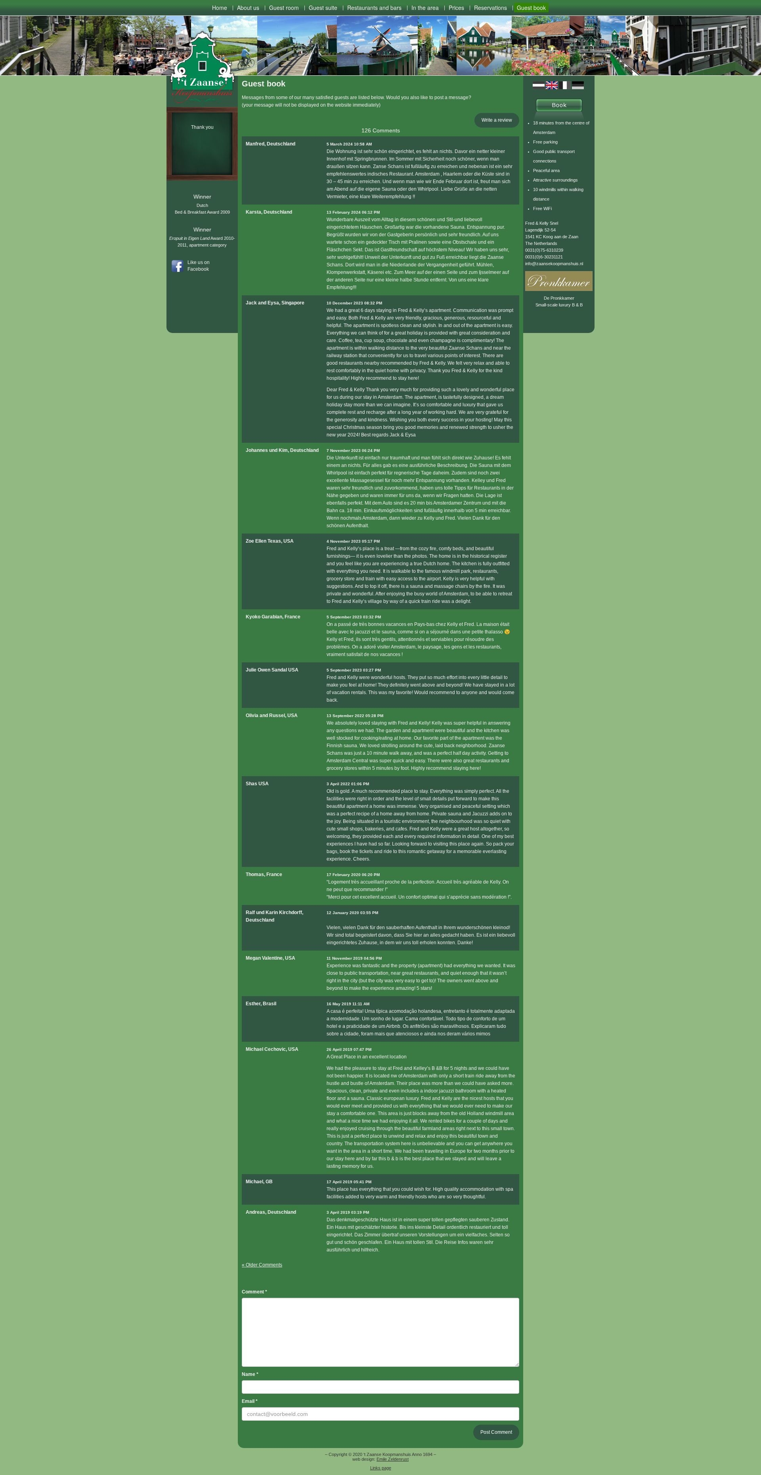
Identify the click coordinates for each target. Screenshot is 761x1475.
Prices (456, 7)
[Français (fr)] (565, 85)
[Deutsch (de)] (578, 85)
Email (250, 1401)
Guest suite (323, 7)
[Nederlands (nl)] (539, 85)
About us (248, 7)
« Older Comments (262, 1265)
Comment (254, 1292)
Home (219, 7)
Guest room (284, 7)
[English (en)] (552, 85)
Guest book (531, 7)
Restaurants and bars (374, 7)
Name (250, 1374)
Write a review (497, 120)
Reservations (490, 7)
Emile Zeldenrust (393, 1459)
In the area (425, 7)
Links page (380, 1467)
